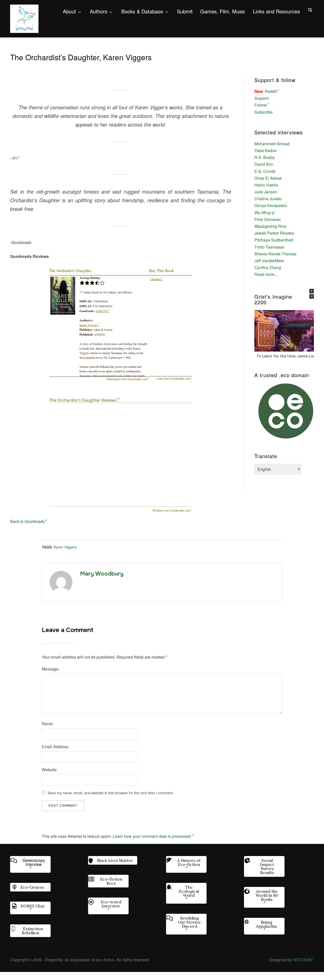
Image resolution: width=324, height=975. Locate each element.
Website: (49, 770)
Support (261, 98)
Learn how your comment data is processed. (152, 836)
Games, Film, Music (222, 11)
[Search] (310, 10)
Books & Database (142, 11)
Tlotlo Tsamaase (269, 247)
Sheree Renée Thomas (275, 254)
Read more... (265, 274)
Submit (185, 11)
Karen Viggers (88, 325)
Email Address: (55, 746)
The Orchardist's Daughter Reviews (83, 400)
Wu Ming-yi (264, 212)
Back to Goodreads (27, 521)
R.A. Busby (264, 157)
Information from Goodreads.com (127, 379)
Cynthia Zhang (267, 267)
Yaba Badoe (265, 150)
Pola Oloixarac (267, 219)
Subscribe (263, 112)
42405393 (101, 311)
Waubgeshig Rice (270, 226)
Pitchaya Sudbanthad (273, 240)
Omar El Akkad (267, 178)
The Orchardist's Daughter (70, 270)
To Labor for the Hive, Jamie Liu (285, 355)
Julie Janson (265, 192)
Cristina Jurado (268, 198)
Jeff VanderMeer (269, 260)
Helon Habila (266, 185)
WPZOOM (302, 960)
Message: (50, 669)
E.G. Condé (264, 171)
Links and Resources (276, 11)
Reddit (271, 91)
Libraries (155, 279)
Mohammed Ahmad (272, 144)
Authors (98, 11)
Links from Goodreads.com (173, 378)
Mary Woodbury (102, 573)
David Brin (263, 164)
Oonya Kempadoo (270, 205)
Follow (260, 105)
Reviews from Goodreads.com (171, 510)
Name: (48, 723)
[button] (311, 291)
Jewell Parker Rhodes (274, 233)
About (69, 11)
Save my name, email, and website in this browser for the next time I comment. (111, 792)
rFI (14, 158)
